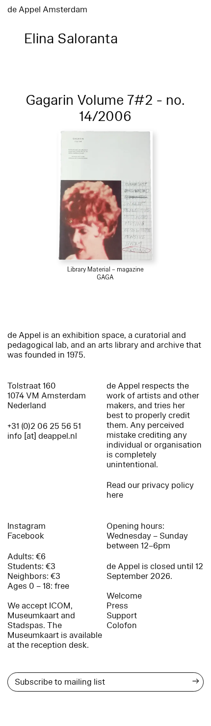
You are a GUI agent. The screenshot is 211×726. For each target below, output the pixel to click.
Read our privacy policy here (150, 490)
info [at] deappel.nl (42, 436)
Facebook (25, 536)
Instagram (26, 526)
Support (121, 615)
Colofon (121, 625)
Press (117, 605)
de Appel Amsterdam (47, 9)
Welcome (124, 596)
